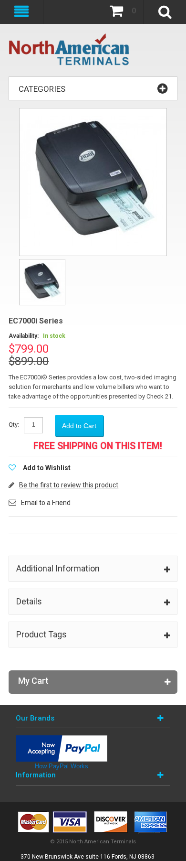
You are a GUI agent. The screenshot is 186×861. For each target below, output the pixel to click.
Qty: (14, 424)
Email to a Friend (46, 502)
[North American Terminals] (69, 50)
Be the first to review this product (68, 485)
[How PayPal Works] (61, 739)
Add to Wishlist (47, 468)
